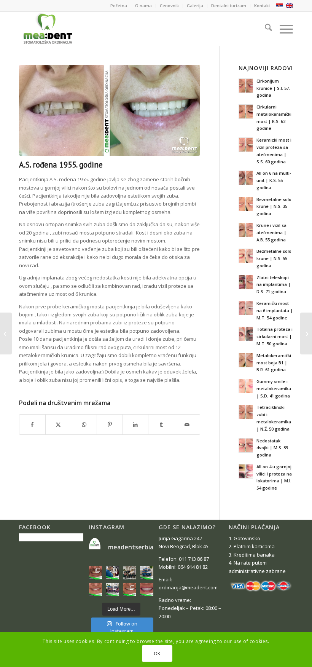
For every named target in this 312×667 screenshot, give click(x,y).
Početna (118, 5)
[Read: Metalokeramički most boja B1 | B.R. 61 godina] (246, 360)
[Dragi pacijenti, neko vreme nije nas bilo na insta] (129, 590)
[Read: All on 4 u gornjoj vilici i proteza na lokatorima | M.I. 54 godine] (246, 471)
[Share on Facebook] (32, 424)
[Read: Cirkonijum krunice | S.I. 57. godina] (246, 85)
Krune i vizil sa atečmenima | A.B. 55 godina (271, 232)
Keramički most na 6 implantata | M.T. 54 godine (274, 310)
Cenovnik (169, 5)
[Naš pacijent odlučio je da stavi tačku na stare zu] (95, 572)
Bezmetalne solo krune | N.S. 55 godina (273, 258)
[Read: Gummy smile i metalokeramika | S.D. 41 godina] (246, 386)
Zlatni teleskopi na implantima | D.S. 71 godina (273, 284)
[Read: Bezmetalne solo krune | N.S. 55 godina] (246, 256)
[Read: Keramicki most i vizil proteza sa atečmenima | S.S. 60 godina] (246, 144)
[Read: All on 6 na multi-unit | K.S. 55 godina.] (246, 178)
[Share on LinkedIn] (135, 424)
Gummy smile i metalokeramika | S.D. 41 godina (273, 388)
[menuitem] (119, 6)
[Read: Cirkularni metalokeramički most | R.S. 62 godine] (246, 111)
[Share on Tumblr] (161, 424)
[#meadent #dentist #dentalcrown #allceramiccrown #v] (146, 590)
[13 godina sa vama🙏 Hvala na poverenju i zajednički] (146, 572)
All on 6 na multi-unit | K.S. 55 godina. (273, 180)
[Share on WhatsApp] (84, 424)
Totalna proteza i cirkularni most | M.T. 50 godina (274, 336)
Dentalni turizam (228, 5)
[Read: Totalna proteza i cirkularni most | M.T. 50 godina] (246, 334)
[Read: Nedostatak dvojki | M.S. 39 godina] (246, 445)
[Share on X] (58, 424)
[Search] (264, 28)
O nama (143, 5)
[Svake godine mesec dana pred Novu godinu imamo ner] (129, 572)
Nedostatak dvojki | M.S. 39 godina (272, 448)
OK (157, 653)
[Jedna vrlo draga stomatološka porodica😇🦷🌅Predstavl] (112, 590)
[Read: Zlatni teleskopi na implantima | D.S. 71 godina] (246, 282)
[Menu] (282, 28)
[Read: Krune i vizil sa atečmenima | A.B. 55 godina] (246, 230)
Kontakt (262, 5)
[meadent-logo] (47, 28)
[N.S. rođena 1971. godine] (306, 333)
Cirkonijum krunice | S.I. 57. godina (273, 88)
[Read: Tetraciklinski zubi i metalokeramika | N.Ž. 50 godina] (246, 412)
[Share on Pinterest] (110, 424)
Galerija (195, 5)
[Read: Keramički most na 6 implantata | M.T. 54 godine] (246, 308)
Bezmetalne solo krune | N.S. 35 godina (273, 206)
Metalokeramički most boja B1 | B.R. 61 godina (273, 363)
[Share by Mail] (187, 424)
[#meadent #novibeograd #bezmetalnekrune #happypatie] (95, 590)
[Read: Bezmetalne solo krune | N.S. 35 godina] (246, 204)
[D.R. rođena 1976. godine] (6, 333)
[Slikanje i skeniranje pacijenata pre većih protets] (112, 572)
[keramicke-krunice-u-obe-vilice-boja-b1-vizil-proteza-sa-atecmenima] (109, 110)
